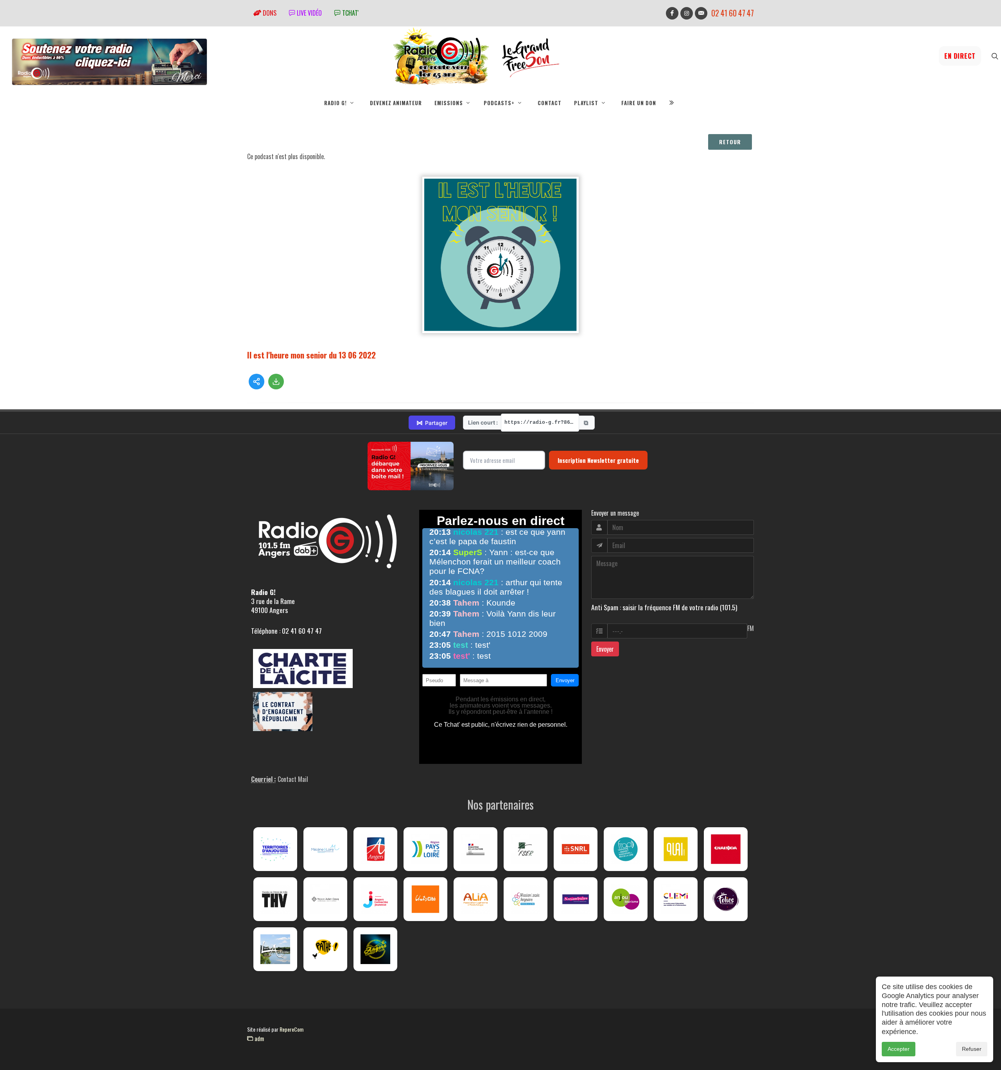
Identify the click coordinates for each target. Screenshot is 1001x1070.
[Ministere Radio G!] (475, 849)
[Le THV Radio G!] (275, 899)
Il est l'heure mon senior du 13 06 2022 (311, 355)
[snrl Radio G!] (575, 849)
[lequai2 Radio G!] (675, 849)
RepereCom (291, 1029)
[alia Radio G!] (475, 899)
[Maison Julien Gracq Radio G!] (325, 899)
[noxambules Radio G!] (575, 899)
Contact (549, 103)
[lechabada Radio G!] (726, 849)
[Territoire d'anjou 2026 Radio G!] (275, 849)
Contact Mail (293, 779)
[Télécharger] (276, 381)
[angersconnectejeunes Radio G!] (375, 899)
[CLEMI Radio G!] (675, 899)
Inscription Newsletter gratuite (598, 460)
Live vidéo (308, 13)
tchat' (350, 13)
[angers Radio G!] (375, 849)
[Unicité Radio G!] (425, 899)
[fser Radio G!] (525, 849)
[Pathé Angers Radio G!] (325, 949)
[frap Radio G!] (625, 849)
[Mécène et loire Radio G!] (325, 849)
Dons (268, 13)
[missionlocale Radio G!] (525, 899)
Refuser (971, 1049)
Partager (431, 423)
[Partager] (256, 381)
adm (258, 1038)
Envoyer (605, 649)
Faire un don (638, 103)
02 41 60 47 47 (732, 13)
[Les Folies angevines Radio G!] (726, 899)
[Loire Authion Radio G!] (275, 949)
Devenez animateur (396, 103)
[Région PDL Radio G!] (425, 849)
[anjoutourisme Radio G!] (625, 899)
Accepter (899, 1049)
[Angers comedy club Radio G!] (375, 949)
